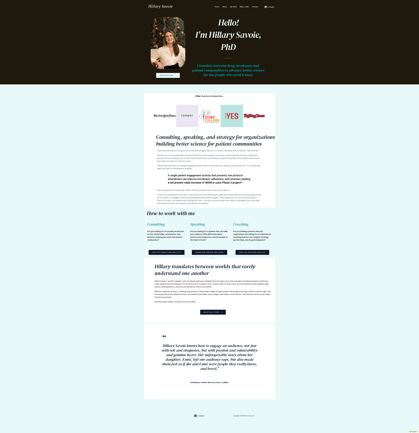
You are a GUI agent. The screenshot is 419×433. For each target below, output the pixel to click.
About (224, 7)
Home (217, 7)
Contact (255, 7)
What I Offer (244, 7)
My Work (233, 7)
